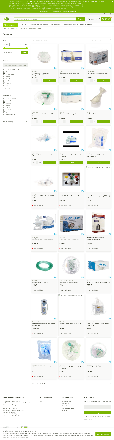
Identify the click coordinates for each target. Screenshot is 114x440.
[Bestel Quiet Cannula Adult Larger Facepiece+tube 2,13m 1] (49, 80)
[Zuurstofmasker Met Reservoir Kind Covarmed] (71, 350)
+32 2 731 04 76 (13, 408)
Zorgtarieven (66, 413)
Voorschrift (23, 14)
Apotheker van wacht (68, 408)
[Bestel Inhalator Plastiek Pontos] (103, 121)
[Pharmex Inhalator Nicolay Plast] (71, 56)
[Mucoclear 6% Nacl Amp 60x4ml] (71, 97)
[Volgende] (110, 383)
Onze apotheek (66, 401)
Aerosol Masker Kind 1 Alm (95, 367)
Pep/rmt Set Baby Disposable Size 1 (70, 196)
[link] (104, 383)
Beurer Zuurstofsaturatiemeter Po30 (97, 73)
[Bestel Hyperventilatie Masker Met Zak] (49, 162)
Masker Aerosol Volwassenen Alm (42, 367)
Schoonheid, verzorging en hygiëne (39, 24)
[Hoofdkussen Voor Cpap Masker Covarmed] (71, 222)
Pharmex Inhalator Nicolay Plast (69, 73)
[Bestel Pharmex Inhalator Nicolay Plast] (76, 80)
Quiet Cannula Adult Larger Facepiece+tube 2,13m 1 (40, 74)
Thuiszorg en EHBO (13, 28)
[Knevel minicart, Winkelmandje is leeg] (102, 18)
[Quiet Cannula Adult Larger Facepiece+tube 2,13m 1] (44, 56)
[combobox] (45, 19)
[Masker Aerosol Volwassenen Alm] (44, 350)
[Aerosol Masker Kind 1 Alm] (98, 350)
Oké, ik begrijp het (103, 434)
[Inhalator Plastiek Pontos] (98, 97)
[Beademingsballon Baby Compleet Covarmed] (71, 138)
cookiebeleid (24, 437)
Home (4, 28)
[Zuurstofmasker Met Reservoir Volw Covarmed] (44, 97)
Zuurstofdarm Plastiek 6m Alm (69, 282)
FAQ (41, 401)
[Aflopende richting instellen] (110, 40)
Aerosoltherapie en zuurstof (27, 28)
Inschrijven (97, 413)
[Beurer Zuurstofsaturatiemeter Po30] (98, 56)
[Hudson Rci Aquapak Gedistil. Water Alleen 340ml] (98, 307)
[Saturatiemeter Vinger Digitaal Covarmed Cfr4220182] (98, 222)
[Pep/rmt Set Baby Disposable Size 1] (71, 179)
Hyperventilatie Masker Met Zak (42, 155)
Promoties (24, 24)
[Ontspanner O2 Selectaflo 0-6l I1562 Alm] (44, 179)
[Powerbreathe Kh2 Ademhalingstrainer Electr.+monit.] (44, 307)
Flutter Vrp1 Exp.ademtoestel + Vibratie (98, 282)
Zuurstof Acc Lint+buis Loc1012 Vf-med (71, 323)
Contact (5, 14)
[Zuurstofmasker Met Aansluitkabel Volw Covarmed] (98, 138)
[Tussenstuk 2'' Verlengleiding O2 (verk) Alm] (98, 179)
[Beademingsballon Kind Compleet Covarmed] (44, 222)
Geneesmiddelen (55, 24)
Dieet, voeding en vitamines (70, 24)
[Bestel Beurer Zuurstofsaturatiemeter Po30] (103, 80)
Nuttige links (65, 403)
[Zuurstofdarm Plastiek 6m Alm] (71, 266)
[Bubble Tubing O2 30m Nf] (44, 266)
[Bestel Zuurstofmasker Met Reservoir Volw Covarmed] (49, 121)
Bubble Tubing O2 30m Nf (40, 282)
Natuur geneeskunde (86, 24)
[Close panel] (112, 1)
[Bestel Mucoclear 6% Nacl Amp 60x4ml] (76, 121)
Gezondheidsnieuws (13, 14)
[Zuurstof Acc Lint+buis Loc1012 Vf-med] (71, 307)
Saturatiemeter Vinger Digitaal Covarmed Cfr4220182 (96, 238)
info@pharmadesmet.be (18, 410)
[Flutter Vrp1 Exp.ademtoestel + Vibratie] (98, 266)
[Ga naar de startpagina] (7, 18)
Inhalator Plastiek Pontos (94, 114)
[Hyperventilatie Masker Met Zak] (44, 138)
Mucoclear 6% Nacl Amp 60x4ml (69, 114)
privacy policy (87, 419)
